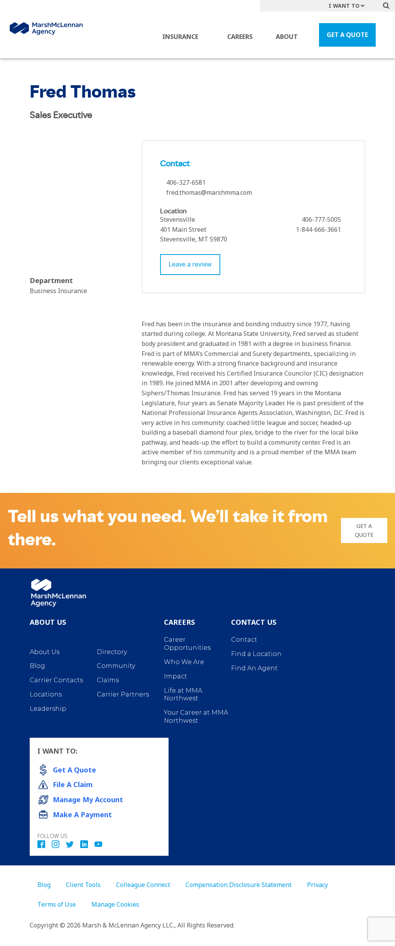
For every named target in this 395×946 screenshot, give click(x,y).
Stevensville (177, 219)
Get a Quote (364, 530)
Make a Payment (82, 814)
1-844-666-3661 (317, 229)
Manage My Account (88, 799)
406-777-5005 (320, 219)
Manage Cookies (115, 904)
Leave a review (190, 264)
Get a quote (74, 769)
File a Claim (73, 784)
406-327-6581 (185, 182)
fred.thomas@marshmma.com (209, 192)
